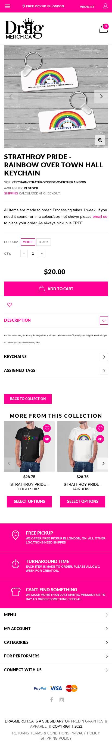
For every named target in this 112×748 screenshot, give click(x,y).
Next (103, 463)
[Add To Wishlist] (9, 305)
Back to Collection (28, 399)
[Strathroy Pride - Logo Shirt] (29, 446)
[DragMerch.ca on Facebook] (51, 700)
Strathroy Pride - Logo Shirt (29, 486)
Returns (20, 733)
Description (17, 320)
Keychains (15, 357)
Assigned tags (20, 371)
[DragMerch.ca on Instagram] (62, 700)
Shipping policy (56, 738)
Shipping (11, 193)
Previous (9, 463)
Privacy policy (85, 733)
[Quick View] (47, 439)
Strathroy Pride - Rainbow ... (83, 486)
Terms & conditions (49, 733)
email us (100, 216)
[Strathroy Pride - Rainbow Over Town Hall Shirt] (82, 446)
